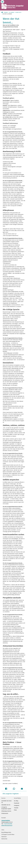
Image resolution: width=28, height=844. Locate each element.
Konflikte (18, 12)
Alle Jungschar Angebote (11, 794)
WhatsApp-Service (6, 811)
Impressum (4, 836)
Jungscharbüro (5, 820)
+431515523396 (8, 823)
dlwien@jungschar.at (6, 825)
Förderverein (4, 813)
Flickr (15, 810)
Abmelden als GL (5, 804)
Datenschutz (4, 838)
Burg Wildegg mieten (6, 832)
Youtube (16, 807)
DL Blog (16, 800)
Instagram (16, 805)
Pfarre (6, 12)
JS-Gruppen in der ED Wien (7, 834)
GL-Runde (11, 12)
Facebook (16, 803)
